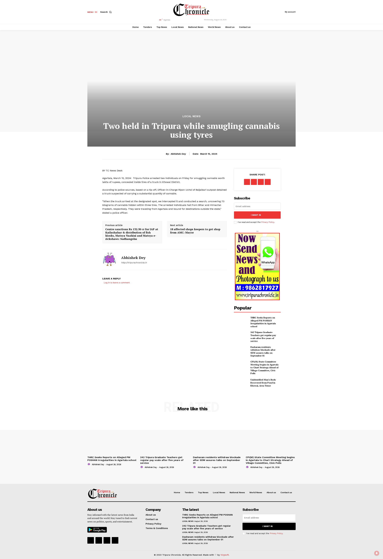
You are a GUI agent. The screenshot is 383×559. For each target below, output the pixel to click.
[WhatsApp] (268, 182)
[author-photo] (89, 464)
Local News (192, 116)
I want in (256, 215)
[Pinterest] (261, 182)
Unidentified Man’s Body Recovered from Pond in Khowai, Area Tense (263, 382)
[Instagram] (98, 540)
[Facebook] (247, 182)
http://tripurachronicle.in (134, 262)
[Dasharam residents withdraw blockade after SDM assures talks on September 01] (241, 350)
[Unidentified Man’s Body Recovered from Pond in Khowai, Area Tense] (241, 382)
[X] (254, 182)
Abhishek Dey (178, 154)
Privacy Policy (267, 222)
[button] (106, 12)
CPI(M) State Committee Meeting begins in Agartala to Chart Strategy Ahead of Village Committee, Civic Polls (264, 367)
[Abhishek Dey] (109, 260)
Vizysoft (225, 555)
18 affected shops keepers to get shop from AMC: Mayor (195, 231)
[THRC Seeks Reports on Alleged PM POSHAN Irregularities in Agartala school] (241, 321)
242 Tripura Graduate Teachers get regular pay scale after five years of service (263, 336)
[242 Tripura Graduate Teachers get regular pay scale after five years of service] (241, 335)
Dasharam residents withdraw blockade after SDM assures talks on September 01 (262, 351)
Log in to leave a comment (117, 282)
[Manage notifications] (376, 553)
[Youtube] (115, 540)
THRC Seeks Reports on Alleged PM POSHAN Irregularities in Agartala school (263, 322)
